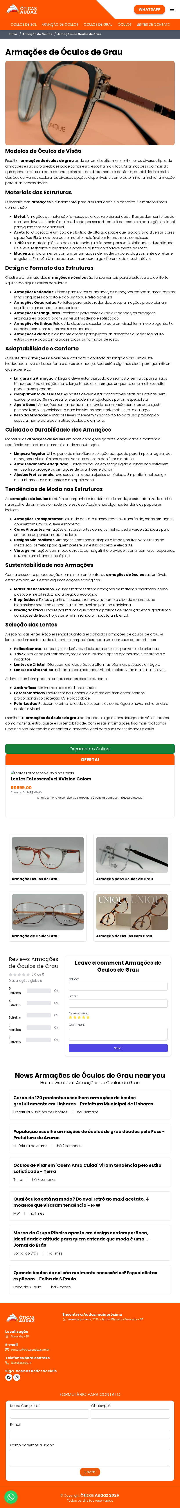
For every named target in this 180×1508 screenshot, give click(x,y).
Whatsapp (149, 9)
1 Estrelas (15, 1039)
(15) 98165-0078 (21, 1363)
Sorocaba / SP (20, 1336)
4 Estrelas (15, 1003)
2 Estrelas (15, 1027)
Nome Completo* (25, 1405)
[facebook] (8, 1377)
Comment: (77, 1025)
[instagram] (16, 1377)
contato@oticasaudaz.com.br (30, 1349)
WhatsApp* (101, 1405)
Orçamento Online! (90, 749)
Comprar (90, 807)
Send (118, 1048)
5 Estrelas (15, 990)
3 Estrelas (15, 1015)
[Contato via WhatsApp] (11, 1497)
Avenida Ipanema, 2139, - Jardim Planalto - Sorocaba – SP (105, 1319)
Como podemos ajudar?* (32, 1445)
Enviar (90, 1471)
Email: (73, 996)
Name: (74, 979)
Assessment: (79, 1013)
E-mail (15, 1424)
